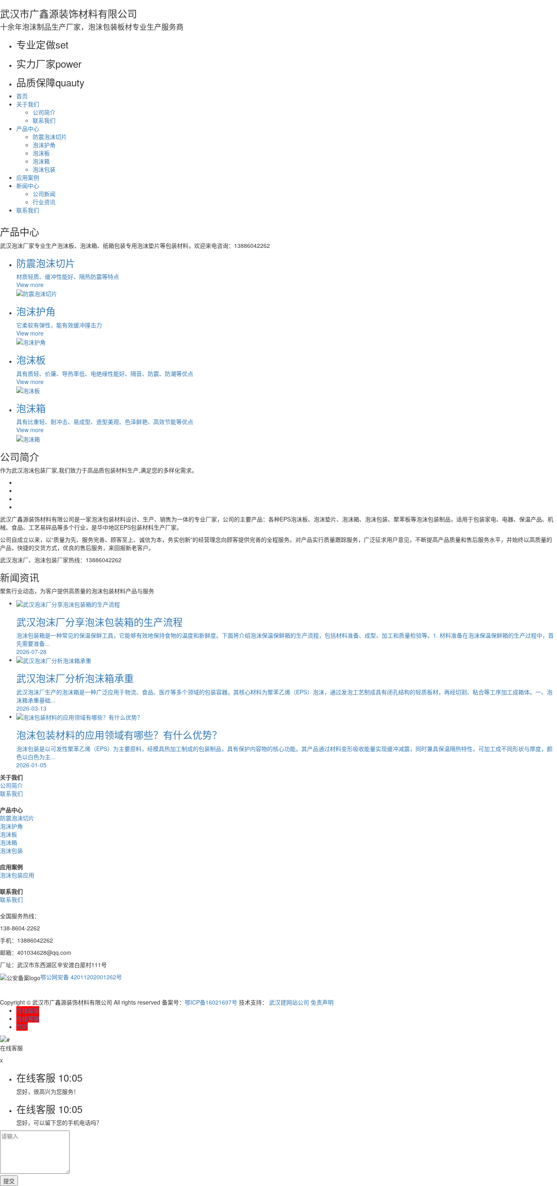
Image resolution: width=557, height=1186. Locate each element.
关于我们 (27, 104)
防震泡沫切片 (50, 137)
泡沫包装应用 (17, 875)
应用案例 (27, 177)
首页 (22, 96)
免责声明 (322, 1002)
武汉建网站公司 (289, 1002)
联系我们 (44, 120)
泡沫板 (41, 153)
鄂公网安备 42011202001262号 (81, 977)
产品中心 (27, 128)
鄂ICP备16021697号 (211, 1002)
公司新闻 (44, 194)
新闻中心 (27, 185)
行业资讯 (44, 202)
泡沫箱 (41, 161)
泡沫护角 (44, 145)
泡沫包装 (44, 169)
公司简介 (44, 112)
